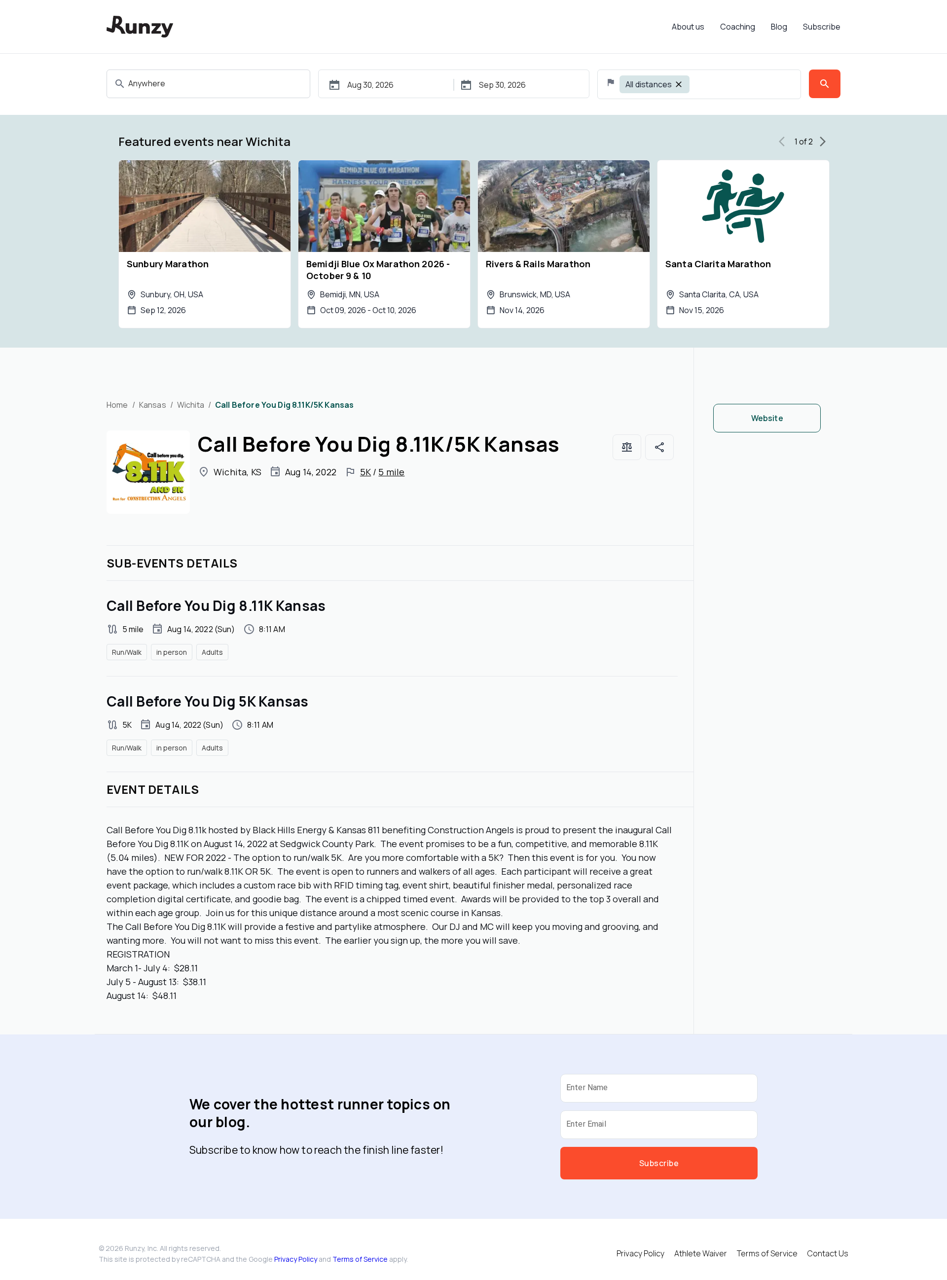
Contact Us (827, 1253)
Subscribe (821, 26)
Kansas (152, 404)
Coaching (737, 26)
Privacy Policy (295, 1259)
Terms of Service (360, 1259)
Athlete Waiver (700, 1253)
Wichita (190, 404)
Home (117, 404)
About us (688, 26)
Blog (779, 26)
